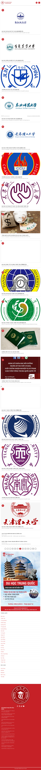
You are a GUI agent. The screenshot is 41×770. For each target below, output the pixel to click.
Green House (24, 768)
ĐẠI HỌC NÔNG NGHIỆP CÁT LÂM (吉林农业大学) (13, 60)
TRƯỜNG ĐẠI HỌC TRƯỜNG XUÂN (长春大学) (12, 177)
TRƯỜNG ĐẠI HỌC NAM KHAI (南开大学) (11, 497)
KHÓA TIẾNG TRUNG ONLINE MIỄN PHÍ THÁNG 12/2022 (14, 541)
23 (22, 548)
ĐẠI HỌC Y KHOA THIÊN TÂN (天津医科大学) (11, 410)
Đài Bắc (2, 670)
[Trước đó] (5, 549)
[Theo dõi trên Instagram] (19, 706)
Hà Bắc (2, 651)
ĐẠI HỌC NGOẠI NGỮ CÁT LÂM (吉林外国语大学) (12, 31)
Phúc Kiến (3, 641)
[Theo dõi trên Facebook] (17, 706)
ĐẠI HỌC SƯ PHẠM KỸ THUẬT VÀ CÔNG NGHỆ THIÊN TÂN (15, 206)
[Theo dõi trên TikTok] (21, 706)
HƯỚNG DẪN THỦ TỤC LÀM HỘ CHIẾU (10, 351)
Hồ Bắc (2, 645)
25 (28, 548)
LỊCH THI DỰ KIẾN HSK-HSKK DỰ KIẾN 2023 (12, 533)
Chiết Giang (3, 622)
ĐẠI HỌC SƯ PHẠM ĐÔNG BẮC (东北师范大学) (12, 118)
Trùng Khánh (4, 620)
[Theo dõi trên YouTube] (23, 706)
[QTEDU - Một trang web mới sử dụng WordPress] (6, 2)
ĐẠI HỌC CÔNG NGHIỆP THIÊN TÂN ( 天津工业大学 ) (13, 468)
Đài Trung (3, 674)
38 (33, 548)
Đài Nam (2, 672)
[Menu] (39, 3)
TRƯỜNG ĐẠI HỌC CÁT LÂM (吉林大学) (10, 89)
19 (12, 548)
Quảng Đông (3, 628)
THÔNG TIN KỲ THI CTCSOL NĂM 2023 (11, 381)
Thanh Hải (3, 660)
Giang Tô (3, 635)
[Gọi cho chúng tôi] (36, 3)
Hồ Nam (2, 655)
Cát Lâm (2, 630)
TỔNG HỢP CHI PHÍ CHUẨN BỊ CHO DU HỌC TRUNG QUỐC (15, 235)
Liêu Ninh (3, 637)
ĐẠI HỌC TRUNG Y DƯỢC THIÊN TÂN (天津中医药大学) (14, 322)
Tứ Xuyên (3, 633)
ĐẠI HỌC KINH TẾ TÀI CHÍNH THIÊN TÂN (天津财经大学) (14, 264)
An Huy (2, 647)
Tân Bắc (2, 676)
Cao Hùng (3, 668)
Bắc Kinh (3, 616)
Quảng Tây (3, 624)
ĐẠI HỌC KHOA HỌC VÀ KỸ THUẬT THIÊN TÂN (12, 439)
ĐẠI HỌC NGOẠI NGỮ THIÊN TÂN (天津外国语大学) (13, 293)
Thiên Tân (3, 618)
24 (25, 548)
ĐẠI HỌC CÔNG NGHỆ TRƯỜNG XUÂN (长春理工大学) (13, 147)
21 (17, 548)
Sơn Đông (3, 639)
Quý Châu (3, 643)
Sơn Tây (2, 657)
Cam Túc (3, 649)
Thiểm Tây (3, 662)
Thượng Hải (3, 626)
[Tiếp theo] (36, 549)
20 (15, 548)
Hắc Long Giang (4, 653)
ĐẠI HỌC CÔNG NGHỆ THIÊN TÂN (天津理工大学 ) (13, 526)
